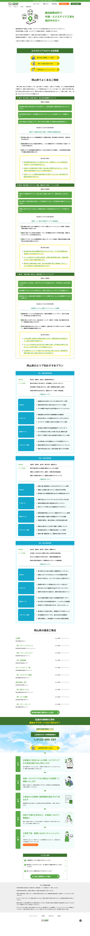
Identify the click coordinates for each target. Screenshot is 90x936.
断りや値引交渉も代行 (45, 63)
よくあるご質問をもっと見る (41, 876)
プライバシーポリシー (33, 916)
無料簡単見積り (63, 4)
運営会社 (59, 916)
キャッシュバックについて (30, 844)
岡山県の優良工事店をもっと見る (43, 712)
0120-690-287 (46, 739)
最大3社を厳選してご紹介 (45, 57)
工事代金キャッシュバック (46, 69)
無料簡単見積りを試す (45, 748)
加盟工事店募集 (75, 4)
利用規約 (43, 916)
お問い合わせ (51, 916)
